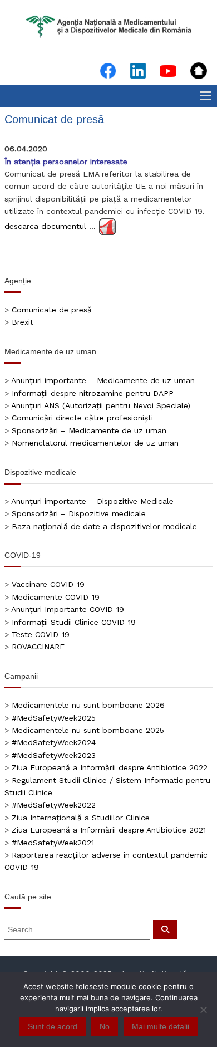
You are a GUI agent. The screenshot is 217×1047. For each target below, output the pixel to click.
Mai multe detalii (160, 1026)
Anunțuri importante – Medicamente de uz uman (103, 380)
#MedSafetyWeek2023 (54, 755)
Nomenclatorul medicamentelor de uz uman (95, 442)
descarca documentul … (50, 225)
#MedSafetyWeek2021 (53, 842)
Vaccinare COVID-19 (48, 584)
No (105, 1026)
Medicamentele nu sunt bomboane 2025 (88, 730)
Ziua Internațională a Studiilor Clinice (81, 817)
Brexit (22, 321)
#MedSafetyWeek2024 (54, 742)
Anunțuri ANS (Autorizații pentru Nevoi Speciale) (100, 405)
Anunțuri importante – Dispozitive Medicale (92, 501)
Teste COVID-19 (41, 634)
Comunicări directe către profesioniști (82, 417)
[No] (203, 1009)
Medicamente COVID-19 (56, 597)
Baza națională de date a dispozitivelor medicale (104, 526)
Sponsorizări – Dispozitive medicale (79, 513)
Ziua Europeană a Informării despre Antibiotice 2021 (109, 829)
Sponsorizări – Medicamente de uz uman (89, 430)
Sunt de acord (52, 1026)
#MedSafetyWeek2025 (54, 717)
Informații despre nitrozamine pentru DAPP (93, 393)
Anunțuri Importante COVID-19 (67, 609)
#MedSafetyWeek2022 (54, 804)
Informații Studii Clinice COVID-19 (74, 622)
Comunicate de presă (52, 309)
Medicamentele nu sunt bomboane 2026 (88, 705)
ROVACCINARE (38, 646)
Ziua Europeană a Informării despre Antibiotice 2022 (110, 767)
